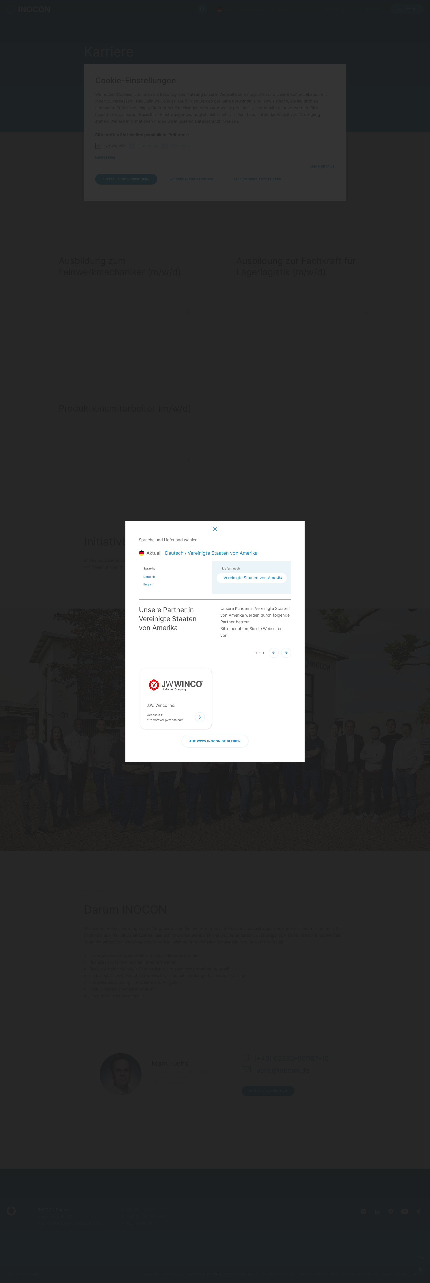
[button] (274, 653)
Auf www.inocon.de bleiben (215, 741)
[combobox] (252, 578)
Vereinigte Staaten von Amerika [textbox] (253, 577)
